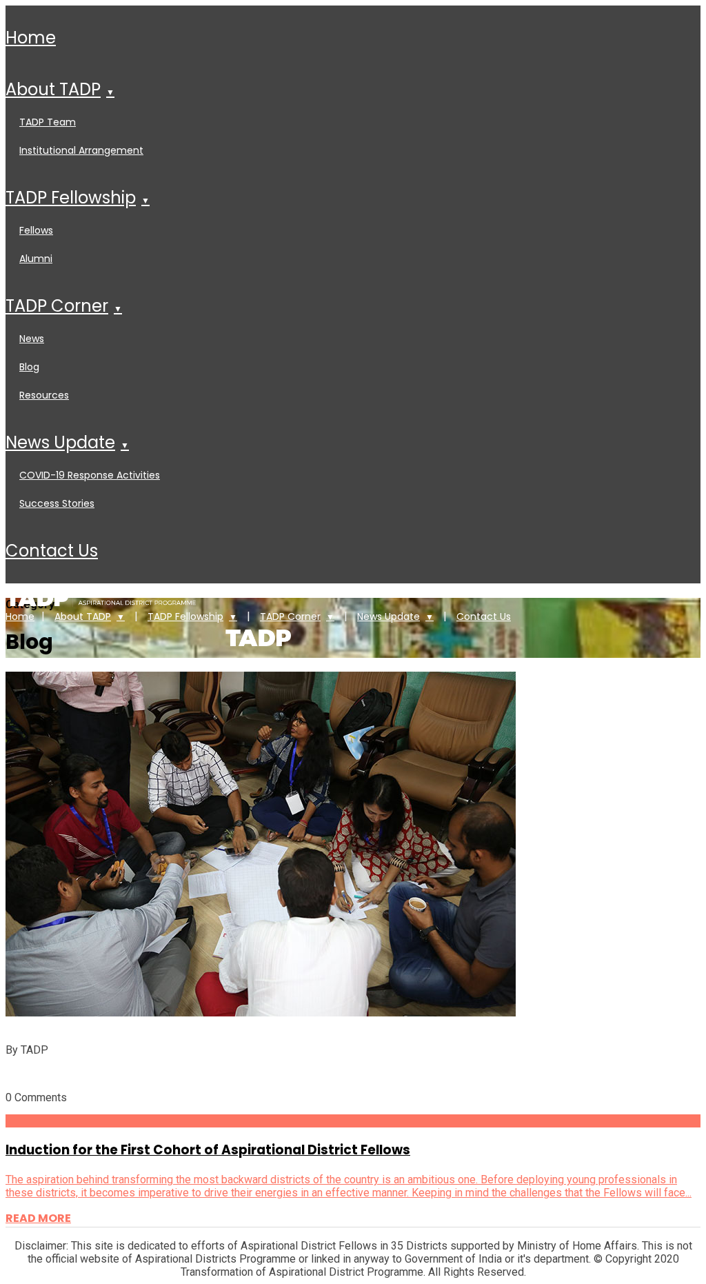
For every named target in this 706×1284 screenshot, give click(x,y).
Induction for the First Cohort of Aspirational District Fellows (208, 1150)
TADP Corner (57, 305)
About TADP (53, 89)
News (31, 338)
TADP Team (47, 122)
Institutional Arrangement (81, 150)
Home (31, 37)
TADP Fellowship (71, 197)
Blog (29, 367)
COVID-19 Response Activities (89, 475)
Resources (44, 395)
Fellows (36, 230)
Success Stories (56, 503)
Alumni (35, 258)
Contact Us (52, 550)
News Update (60, 442)
